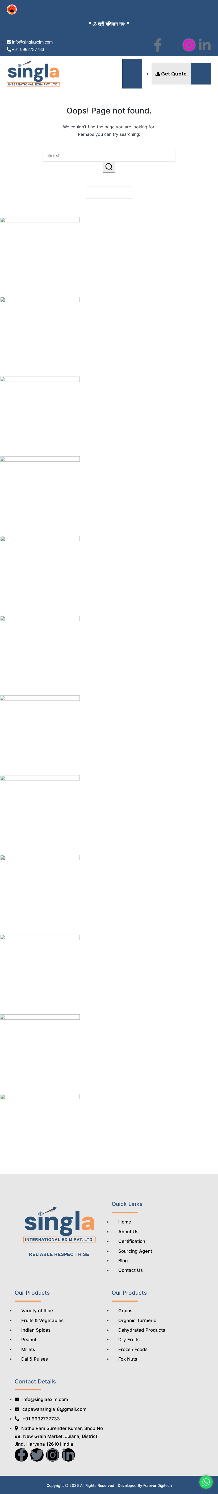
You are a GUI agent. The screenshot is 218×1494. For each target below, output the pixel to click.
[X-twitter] (173, 45)
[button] (201, 73)
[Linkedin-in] (204, 45)
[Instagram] (189, 45)
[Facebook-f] (157, 45)
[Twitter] (37, 1455)
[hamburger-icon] (132, 73)
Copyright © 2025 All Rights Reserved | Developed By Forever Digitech (109, 1485)
